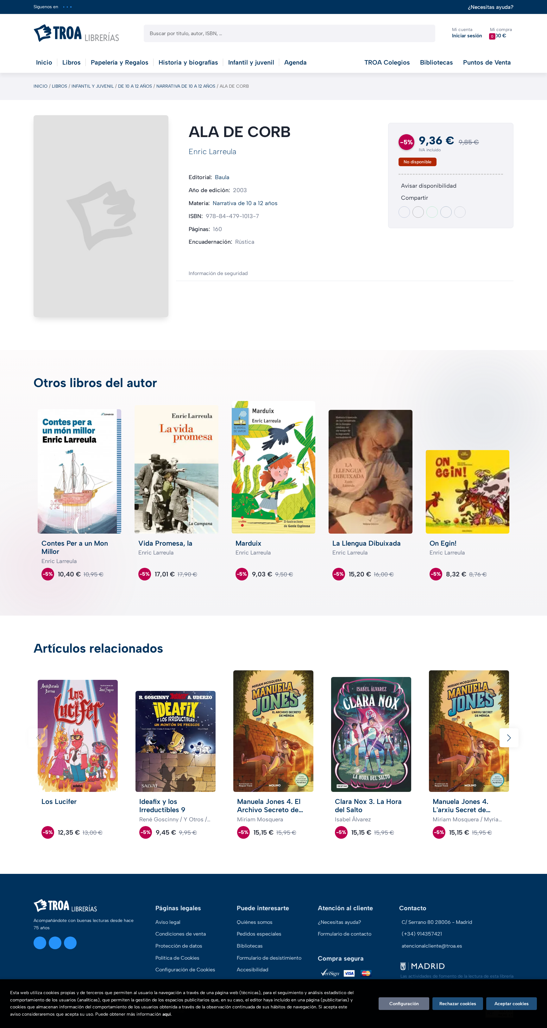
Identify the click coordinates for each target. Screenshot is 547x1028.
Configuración (404, 1003)
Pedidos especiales (259, 934)
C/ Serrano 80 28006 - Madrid (437, 922)
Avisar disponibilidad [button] (428, 185)
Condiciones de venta (180, 934)
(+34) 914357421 (422, 934)
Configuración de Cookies (185, 970)
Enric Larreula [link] (212, 151)
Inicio (40, 86)
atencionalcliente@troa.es (432, 946)
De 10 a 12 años (135, 86)
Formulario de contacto (344, 934)
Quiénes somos (255, 922)
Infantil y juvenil (93, 86)
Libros (59, 86)
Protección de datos (178, 946)
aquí (166, 1014)
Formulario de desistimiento (269, 958)
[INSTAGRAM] (63, 6)
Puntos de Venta (487, 62)
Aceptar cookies (511, 1003)
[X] (67, 6)
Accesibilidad (252, 970)
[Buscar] (425, 33)
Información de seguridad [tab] (218, 273)
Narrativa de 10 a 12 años (185, 86)
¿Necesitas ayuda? (490, 7)
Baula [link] (222, 177)
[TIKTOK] (70, 6)
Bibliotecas (436, 62)
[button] (500, 33)
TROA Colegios (387, 62)
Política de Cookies (177, 958)
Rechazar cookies (457, 1003)
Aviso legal (167, 922)
